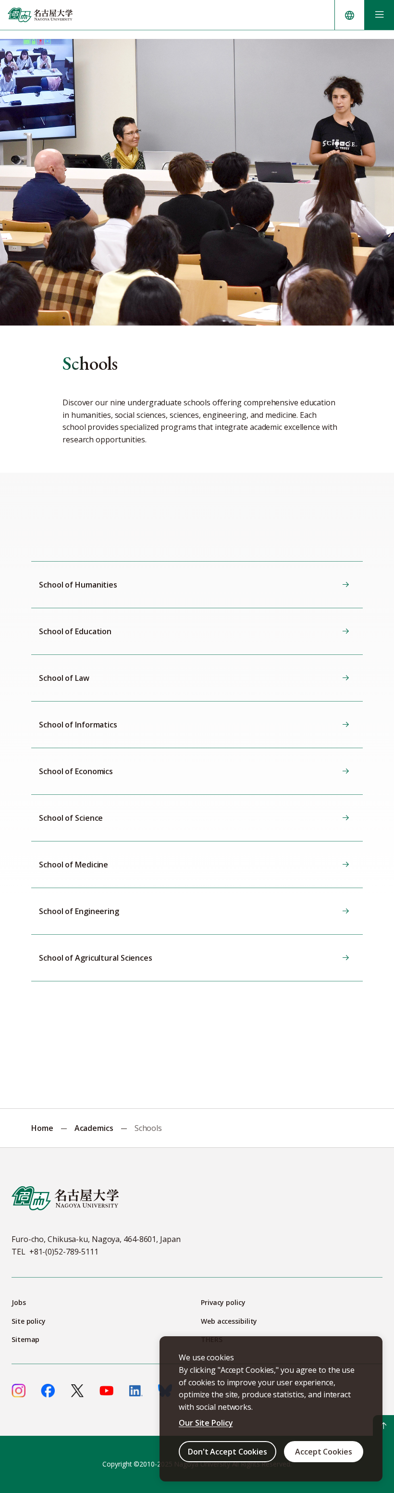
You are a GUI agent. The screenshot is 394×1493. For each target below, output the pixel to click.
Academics (93, 1128)
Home (42, 1128)
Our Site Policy (206, 1423)
